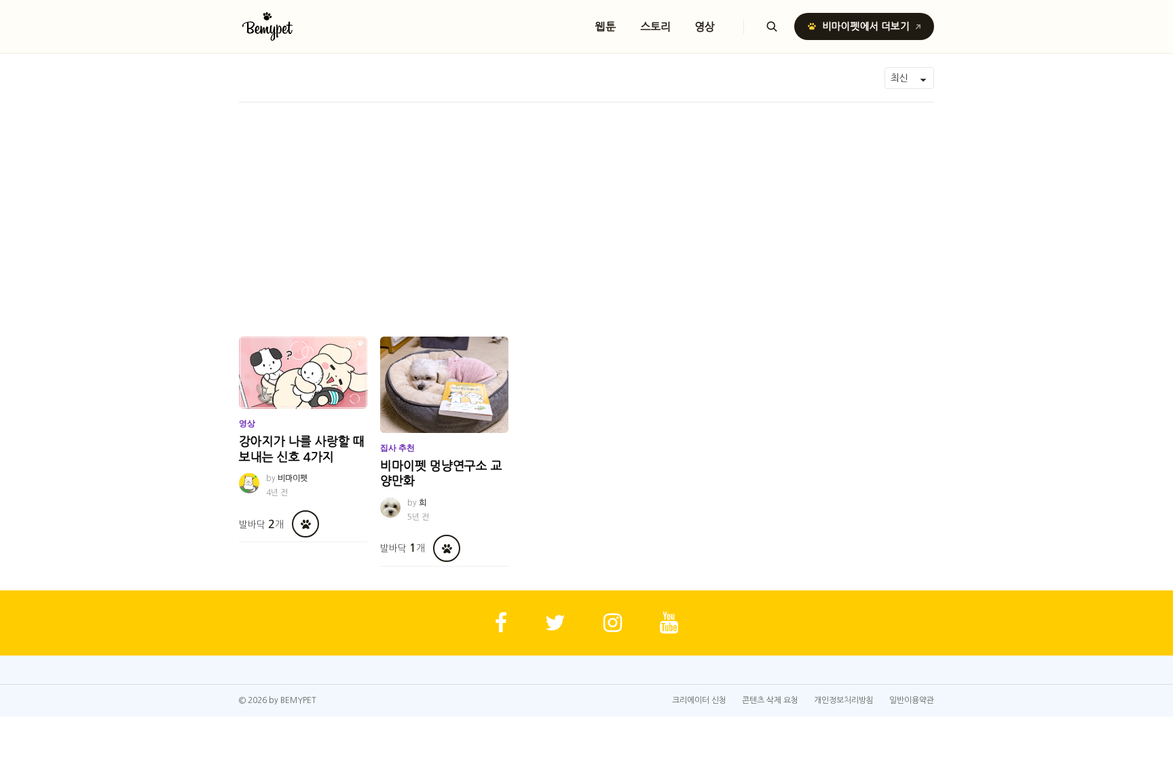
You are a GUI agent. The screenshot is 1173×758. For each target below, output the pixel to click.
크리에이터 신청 (699, 700)
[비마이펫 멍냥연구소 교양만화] (444, 385)
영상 (705, 26)
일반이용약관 (911, 700)
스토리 (655, 26)
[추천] (305, 523)
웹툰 (605, 26)
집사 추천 (397, 448)
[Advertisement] (586, 204)
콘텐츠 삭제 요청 (770, 700)
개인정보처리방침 (844, 700)
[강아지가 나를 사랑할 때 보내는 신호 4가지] (303, 373)
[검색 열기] (772, 26)
